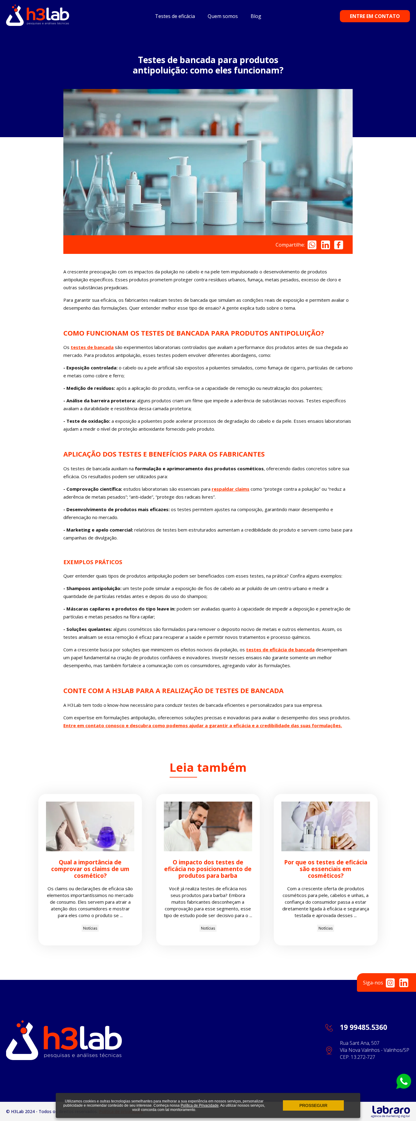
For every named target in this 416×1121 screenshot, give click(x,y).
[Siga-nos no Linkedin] (403, 982)
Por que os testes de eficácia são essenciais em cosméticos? (325, 869)
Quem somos (223, 16)
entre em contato (375, 16)
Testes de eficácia (175, 16)
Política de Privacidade (200, 1105)
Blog (256, 16)
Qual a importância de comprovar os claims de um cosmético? (90, 869)
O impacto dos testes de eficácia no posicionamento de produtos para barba (208, 869)
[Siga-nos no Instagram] (390, 982)
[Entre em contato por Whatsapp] (403, 1087)
